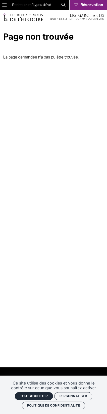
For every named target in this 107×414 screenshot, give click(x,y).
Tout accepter (34, 396)
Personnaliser (73, 396)
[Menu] (4, 5)
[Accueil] (23, 17)
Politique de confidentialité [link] (53, 405)
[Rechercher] (63, 5)
